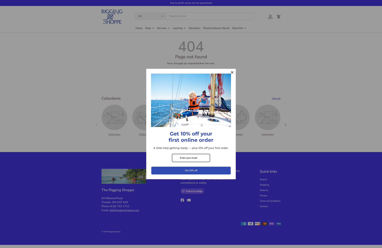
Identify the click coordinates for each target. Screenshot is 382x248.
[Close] (232, 72)
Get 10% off (191, 170)
